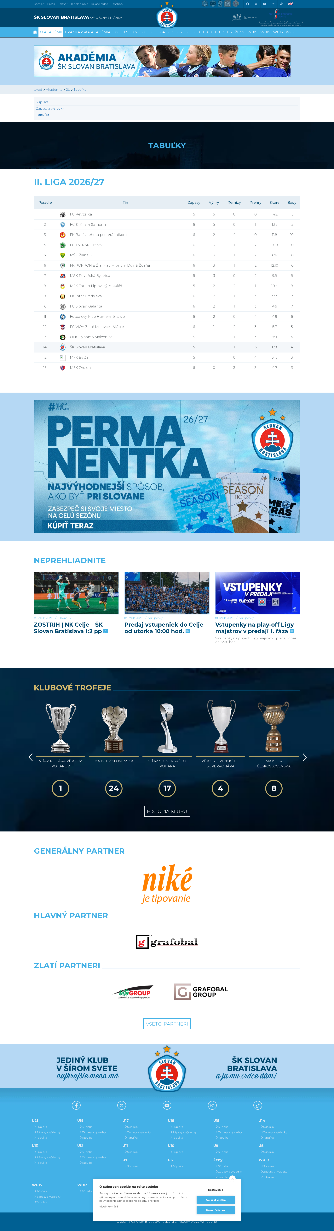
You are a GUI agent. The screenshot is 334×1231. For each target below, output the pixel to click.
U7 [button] (221, 32)
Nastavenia (215, 1189)
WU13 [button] (278, 32)
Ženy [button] (239, 32)
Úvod (38, 89)
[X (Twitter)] (256, 4)
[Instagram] (273, 4)
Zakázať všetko (215, 1200)
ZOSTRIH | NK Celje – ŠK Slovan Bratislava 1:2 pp (68, 628)
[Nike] (166, 884)
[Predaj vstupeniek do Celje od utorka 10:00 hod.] (166, 593)
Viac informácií (108, 1206)
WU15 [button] (265, 32)
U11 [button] (188, 32)
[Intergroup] (133, 992)
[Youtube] (264, 4)
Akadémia (54, 89)
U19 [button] (125, 32)
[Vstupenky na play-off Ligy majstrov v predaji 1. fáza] (257, 593)
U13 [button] (171, 32)
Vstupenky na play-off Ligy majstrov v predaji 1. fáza (254, 628)
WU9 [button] (290, 32)
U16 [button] (144, 32)
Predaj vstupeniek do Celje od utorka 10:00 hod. (163, 628)
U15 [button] (152, 32)
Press (51, 4)
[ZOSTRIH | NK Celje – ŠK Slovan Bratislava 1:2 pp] (76, 593)
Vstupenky (155, 618)
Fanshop (117, 4)
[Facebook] (247, 4)
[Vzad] (30, 757)
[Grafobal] (167, 941)
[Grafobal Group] (201, 992)
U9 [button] (205, 32)
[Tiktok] (281, 4)
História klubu (167, 811)
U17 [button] (134, 32)
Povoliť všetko (215, 1210)
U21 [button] (116, 32)
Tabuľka (80, 89)
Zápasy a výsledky (50, 108)
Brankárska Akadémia (87, 32)
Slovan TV (65, 618)
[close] (232, 1178)
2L (68, 89)
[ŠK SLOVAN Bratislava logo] (167, 14)
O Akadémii (51, 32)
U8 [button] (213, 32)
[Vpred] (304, 757)
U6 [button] (229, 32)
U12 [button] (179, 32)
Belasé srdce (99, 4)
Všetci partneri (167, 1024)
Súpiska (42, 102)
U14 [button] (161, 32)
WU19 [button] (252, 32)
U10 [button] (197, 32)
